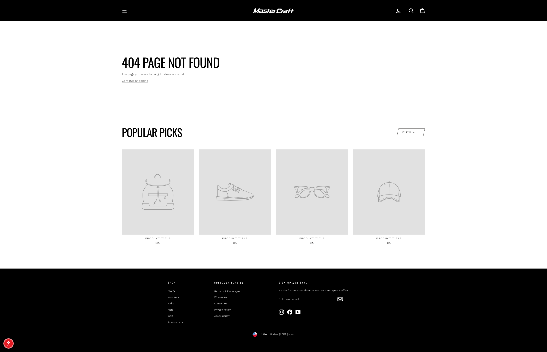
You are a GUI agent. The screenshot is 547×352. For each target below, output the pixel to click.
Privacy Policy (222, 309)
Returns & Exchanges (227, 291)
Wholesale (220, 297)
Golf (170, 315)
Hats (170, 309)
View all (411, 132)
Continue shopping (135, 81)
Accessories (175, 322)
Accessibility (222, 315)
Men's (171, 291)
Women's (173, 297)
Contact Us (221, 303)
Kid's (171, 303)
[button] (8, 343)
